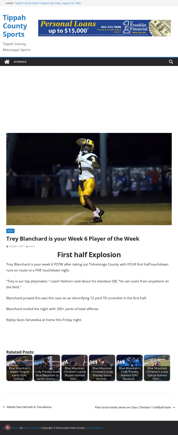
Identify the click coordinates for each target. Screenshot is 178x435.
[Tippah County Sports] (7, 62)
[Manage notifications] (7, 427)
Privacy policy (95, 427)
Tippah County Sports (15, 26)
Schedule (20, 61)
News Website (11, 427)
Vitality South (31, 427)
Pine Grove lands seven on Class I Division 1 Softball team (133, 407)
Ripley (10, 231)
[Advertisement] (89, 93)
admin (32, 246)
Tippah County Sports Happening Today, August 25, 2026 (47, 3)
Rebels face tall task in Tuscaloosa (29, 407)
